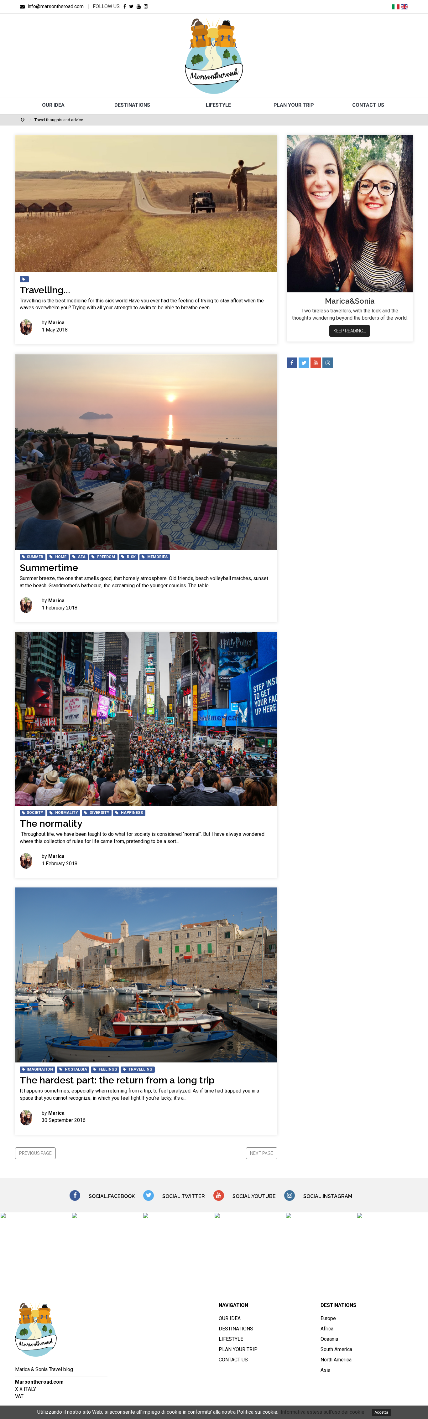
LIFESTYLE (218, 105)
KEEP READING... (349, 330)
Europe (328, 1318)
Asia (325, 1370)
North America (336, 1360)
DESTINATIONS (132, 105)
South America (336, 1349)
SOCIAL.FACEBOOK (112, 1196)
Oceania (329, 1339)
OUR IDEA (53, 105)
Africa (327, 1329)
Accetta (381, 1412)
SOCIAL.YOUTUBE (254, 1196)
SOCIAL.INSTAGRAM (327, 1196)
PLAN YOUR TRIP (294, 105)
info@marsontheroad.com (55, 6)
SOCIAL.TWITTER (183, 1196)
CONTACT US (368, 105)
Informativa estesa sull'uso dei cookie (322, 1412)
